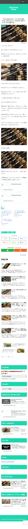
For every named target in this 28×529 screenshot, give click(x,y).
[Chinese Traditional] (14, 371)
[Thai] (16, 371)
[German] (5, 371)
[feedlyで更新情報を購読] (7, 250)
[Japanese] (7, 373)
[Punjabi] (5, 373)
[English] (2, 371)
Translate (13, 378)
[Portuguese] (10, 371)
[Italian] (9, 371)
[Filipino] (21, 371)
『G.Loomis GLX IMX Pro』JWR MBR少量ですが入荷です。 (19, 212)
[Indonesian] (24, 371)
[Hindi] (2, 373)
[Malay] (3, 373)
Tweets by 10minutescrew (7, 461)
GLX (10, 232)
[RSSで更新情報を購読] (20, 250)
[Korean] (22, 371)
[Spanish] (3, 371)
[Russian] (19, 371)
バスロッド (5, 232)
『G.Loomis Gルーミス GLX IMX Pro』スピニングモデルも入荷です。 (6, 212)
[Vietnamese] (17, 371)
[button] (22, 242)
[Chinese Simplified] (12, 371)
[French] (7, 371)
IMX (14, 232)
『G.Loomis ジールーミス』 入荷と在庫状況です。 (6, 221)
